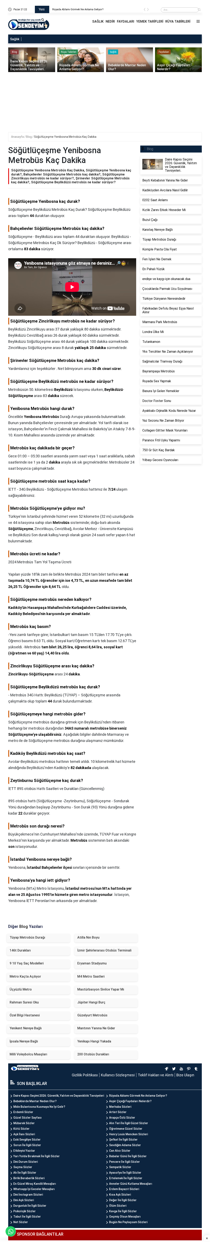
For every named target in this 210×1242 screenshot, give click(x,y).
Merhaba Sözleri (120, 1106)
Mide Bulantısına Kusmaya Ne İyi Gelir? (39, 1106)
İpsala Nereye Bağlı (24, 1041)
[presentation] (144, 10)
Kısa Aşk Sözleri (120, 1194)
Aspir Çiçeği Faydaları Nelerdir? (130, 1101)
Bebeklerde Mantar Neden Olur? (35, 1101)
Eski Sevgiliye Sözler (27, 1139)
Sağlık (14, 39)
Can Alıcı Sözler (119, 1150)
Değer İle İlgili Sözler (123, 1200)
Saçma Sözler (22, 1167)
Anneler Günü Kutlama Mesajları (130, 1183)
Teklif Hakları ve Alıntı (155, 1075)
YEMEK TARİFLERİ (149, 21)
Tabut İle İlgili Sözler (27, 1216)
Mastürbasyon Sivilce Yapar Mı (100, 989)
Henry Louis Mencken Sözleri (128, 1134)
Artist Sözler (118, 1112)
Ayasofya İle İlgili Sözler (125, 1172)
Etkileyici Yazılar (24, 1150)
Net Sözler (20, 1222)
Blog (29, 136)
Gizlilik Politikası (85, 1075)
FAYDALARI (125, 21)
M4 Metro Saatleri (91, 976)
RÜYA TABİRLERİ (177, 21)
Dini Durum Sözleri (25, 1161)
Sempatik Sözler (120, 1167)
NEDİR (110, 21)
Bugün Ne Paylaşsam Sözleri (128, 1222)
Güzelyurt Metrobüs (92, 1015)
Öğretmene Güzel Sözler (125, 1128)
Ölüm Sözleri (117, 1205)
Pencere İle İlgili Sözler (124, 1161)
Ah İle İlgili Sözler (24, 1172)
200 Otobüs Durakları (93, 1054)
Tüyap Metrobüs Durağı (27, 937)
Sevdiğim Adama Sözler (125, 1145)
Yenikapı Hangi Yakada (94, 1041)
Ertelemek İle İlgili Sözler (125, 1178)
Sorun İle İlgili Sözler (27, 1145)
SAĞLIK (98, 21)
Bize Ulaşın (185, 1075)
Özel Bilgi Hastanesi (25, 1015)
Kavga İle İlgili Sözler (123, 1211)
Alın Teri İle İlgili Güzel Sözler (128, 1123)
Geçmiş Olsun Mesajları (125, 1216)
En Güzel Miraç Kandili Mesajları (34, 1183)
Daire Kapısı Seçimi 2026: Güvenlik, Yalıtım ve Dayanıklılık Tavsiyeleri (58, 1095)
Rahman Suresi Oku (24, 1002)
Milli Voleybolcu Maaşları (28, 1054)
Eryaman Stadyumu (92, 963)
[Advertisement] (107, 103)
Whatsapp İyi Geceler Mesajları (34, 1189)
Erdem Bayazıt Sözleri (124, 1189)
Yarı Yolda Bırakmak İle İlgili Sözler (36, 1156)
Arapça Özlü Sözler (122, 1117)
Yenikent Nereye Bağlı (26, 1028)
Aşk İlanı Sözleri (24, 1134)
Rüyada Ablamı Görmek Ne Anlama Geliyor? (101, 9)
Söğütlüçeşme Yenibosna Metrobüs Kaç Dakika (65, 136)
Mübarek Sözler (24, 1123)
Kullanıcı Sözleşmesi (118, 1075)
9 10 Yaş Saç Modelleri (27, 963)
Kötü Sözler (21, 1128)
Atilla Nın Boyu (88, 937)
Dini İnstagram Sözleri (28, 1194)
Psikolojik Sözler (24, 1211)
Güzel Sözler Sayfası (27, 1117)
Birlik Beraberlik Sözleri (29, 1178)
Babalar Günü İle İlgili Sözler (128, 1156)
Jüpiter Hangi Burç (91, 1002)
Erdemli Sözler (23, 1112)
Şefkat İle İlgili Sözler (123, 1139)
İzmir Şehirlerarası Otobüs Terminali (104, 950)
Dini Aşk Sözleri (23, 1200)
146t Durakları (20, 950)
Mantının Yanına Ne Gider (96, 1028)
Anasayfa (17, 136)
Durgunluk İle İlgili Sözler (29, 1205)
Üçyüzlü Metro (21, 989)
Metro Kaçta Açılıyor (25, 976)
